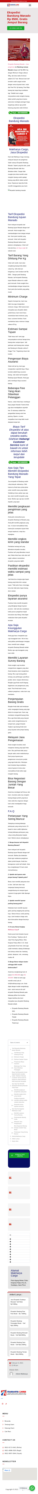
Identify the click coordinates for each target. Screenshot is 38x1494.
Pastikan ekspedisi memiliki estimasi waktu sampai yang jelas (20, 1100)
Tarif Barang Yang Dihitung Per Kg (19, 1053)
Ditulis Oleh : (15, 1141)
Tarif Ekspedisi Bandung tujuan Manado (18, 1049)
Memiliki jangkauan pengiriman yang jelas (20, 1090)
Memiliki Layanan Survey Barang (19, 1114)
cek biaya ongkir (21, 248)
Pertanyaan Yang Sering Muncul (21, 1133)
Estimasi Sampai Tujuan (21, 1059)
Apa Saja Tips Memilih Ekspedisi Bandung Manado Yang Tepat (20, 1085)
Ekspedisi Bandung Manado (16, 64)
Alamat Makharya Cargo (18, 1136)
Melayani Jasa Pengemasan (18, 1122)
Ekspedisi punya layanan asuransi (19, 1105)
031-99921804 (16, 975)
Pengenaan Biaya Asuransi (19, 1062)
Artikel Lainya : (16, 1139)
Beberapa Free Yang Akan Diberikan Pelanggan (20, 1068)
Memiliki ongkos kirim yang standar (20, 1095)
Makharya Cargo (13, 929)
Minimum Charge (19, 1057)
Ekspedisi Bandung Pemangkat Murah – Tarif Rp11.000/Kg (18, 1323)
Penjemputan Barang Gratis (20, 1118)
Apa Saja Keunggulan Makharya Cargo (18, 1109)
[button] (30, 5)
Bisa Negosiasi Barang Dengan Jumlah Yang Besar (20, 1127)
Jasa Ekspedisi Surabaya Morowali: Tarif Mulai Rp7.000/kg (18, 1302)
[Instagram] (2, 1403)
